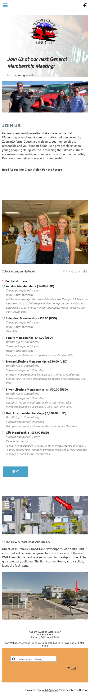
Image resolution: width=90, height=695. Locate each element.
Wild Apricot (50, 690)
